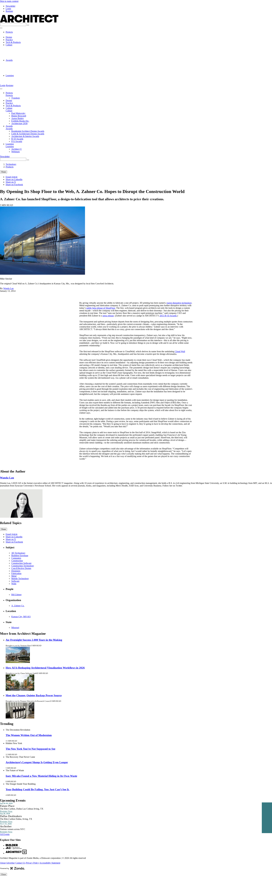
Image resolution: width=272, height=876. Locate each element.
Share (3, 172)
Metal (13, 576)
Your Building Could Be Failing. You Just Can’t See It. (37, 789)
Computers (16, 558)
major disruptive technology (179, 303)
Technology (11, 164)
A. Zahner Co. (17, 605)
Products (9, 167)
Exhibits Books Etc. (20, 55)
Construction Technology (22, 566)
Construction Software (21, 563)
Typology (15, 34)
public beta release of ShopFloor (100, 308)
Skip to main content (9, 1)
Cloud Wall (180, 351)
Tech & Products (13, 42)
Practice (9, 39)
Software (15, 581)
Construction (17, 560)
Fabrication (16, 573)
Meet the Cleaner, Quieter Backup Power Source (34, 695)
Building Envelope (19, 555)
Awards (9, 60)
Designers (15, 571)
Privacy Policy (32, 863)
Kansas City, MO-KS (21, 616)
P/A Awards (16, 73)
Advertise (10, 863)
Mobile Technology (20, 578)
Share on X (11, 182)
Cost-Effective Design (21, 568)
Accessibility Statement (49, 863)
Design (9, 37)
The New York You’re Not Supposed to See (30, 748)
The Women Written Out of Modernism (29, 735)
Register (9, 11)
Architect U (16, 78)
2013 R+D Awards (168, 315)
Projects (9, 32)
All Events (4, 834)
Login (8, 8)
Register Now (6, 811)
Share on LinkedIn (14, 179)
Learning (10, 75)
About (3, 863)
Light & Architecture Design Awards (27, 65)
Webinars (15, 80)
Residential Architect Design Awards (27, 62)
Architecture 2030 (19, 57)
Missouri (15, 627)
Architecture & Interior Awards (25, 68)
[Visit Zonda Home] (12, 869)
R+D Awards (17, 70)
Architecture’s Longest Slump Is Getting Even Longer (37, 762)
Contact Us (20, 863)
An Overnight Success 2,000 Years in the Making (34, 639)
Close (3, 874)
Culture (9, 45)
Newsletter (10, 6)
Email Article (11, 177)
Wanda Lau (8, 288)
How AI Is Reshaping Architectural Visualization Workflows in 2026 (45, 667)
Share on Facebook (14, 184)
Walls (13, 583)
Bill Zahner (16, 594)
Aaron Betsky (17, 52)
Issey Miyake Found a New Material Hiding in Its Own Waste (41, 775)
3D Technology (18, 553)
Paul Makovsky (18, 47)
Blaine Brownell (18, 50)
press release (108, 315)
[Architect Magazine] (29, 21)
